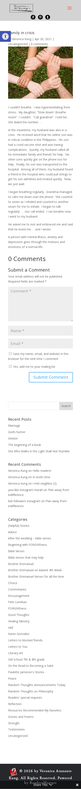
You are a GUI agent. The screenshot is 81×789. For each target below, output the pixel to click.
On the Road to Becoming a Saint (30, 666)
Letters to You (17, 647)
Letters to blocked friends (25, 640)
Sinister (13, 438)
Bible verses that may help (26, 557)
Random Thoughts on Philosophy (30, 691)
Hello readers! (42, 471)
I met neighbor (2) (45, 483)
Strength (14, 723)
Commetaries (17, 589)
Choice (12, 583)
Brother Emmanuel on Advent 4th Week (35, 570)
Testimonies (16, 729)
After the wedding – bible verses (29, 538)
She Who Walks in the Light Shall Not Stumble (39, 451)
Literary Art (15, 653)
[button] (5, 36)
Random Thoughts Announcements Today (36, 685)
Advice (12, 532)
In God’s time (41, 477)
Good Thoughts (18, 615)
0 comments (39, 44)
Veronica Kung (21, 39)
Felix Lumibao (17, 602)
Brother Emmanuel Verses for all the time (36, 576)
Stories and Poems (21, 717)
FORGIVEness (17, 608)
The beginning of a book (24, 445)
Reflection (15, 704)
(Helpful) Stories (18, 526)
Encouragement (18, 596)
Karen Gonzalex (18, 634)
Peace (12, 678)
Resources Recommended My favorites (34, 710)
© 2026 (26, 771)
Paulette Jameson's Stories (26, 672)
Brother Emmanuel (21, 564)
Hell (10, 628)
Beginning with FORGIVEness (27, 545)
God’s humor (16, 432)
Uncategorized (18, 44)
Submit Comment (50, 377)
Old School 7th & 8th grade (26, 659)
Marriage (14, 425)
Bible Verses (16, 551)
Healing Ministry (18, 621)
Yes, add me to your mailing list (33, 367)
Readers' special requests (25, 697)
